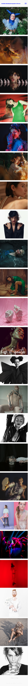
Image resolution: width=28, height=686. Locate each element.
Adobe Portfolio (17, 683)
